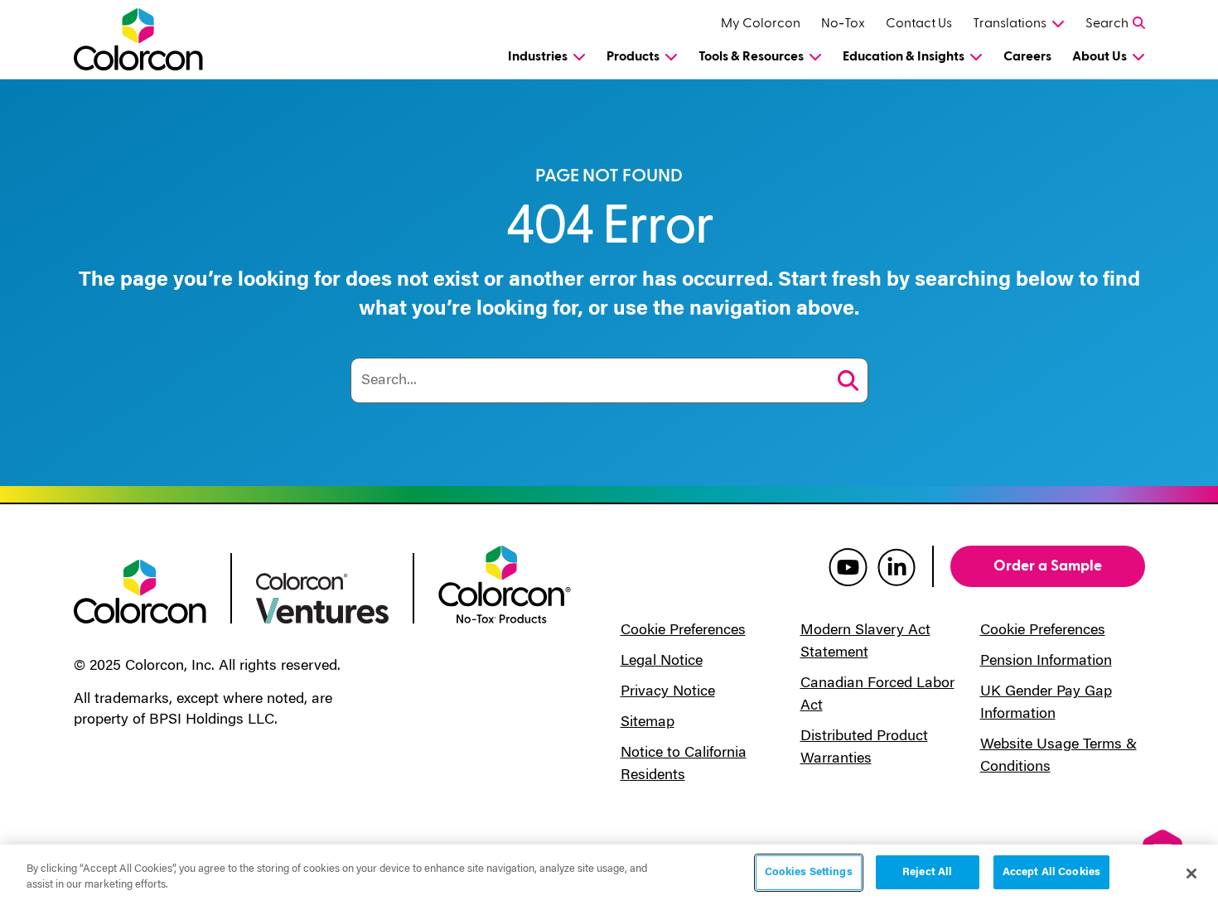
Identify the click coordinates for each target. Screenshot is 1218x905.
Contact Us (919, 23)
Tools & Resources (751, 56)
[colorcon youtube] (848, 566)
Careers (1027, 56)
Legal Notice (662, 661)
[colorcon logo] (140, 590)
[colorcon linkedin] (896, 566)
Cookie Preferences (683, 630)
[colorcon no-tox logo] (504, 582)
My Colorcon (760, 23)
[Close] (1191, 873)
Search (1107, 23)
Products (633, 56)
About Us (1099, 56)
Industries (538, 56)
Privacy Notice (668, 692)
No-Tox (843, 23)
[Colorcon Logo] (154, 39)
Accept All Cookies (1051, 872)
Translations (1009, 23)
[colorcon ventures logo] (322, 597)
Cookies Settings (809, 872)
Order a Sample (1047, 566)
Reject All (927, 872)
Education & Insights (903, 56)
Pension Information (1046, 661)
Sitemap (647, 722)
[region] (609, 875)
